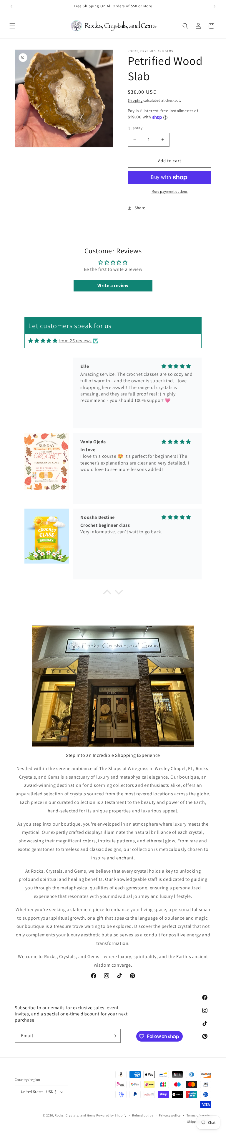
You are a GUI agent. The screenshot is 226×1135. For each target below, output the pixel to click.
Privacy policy (170, 1115)
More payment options (170, 191)
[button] (12, 25)
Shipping (135, 100)
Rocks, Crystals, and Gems (75, 1115)
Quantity (135, 127)
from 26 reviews (75, 341)
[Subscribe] (113, 1036)
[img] (42, 340)
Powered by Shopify (111, 1115)
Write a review (112, 285)
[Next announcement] (214, 6)
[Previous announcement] (11, 6)
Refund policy (142, 1115)
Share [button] (139, 207)
